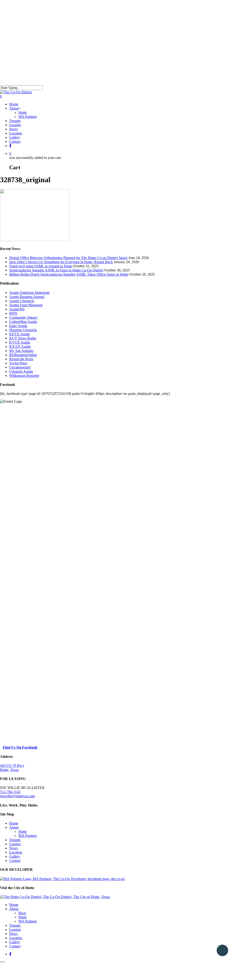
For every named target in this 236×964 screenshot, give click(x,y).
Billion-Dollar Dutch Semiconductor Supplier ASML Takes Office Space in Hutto (68, 274)
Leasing (15, 125)
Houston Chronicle (23, 330)
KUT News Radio (22, 338)
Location (15, 133)
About (13, 108)
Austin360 (16, 309)
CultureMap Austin (23, 322)
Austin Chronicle (21, 301)
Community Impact (23, 317)
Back (22, 913)
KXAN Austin (20, 346)
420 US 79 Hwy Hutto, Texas (12, 768)
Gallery (14, 137)
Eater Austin (18, 326)
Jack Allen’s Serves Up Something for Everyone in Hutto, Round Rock (61, 262)
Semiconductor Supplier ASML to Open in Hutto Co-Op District (56, 270)
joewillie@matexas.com (17, 796)
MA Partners (27, 117)
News (13, 129)
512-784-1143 (10, 792)
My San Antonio (21, 351)
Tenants (15, 121)
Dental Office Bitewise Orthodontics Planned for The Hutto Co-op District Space (68, 258)
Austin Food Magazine (26, 305)
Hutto (22, 112)
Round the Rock (21, 359)
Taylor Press (18, 363)
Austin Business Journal (26, 297)
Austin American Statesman (29, 293)
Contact (15, 141)
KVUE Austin (19, 342)
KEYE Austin (19, 334)
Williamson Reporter (24, 376)
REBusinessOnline (23, 355)
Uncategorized (19, 367)
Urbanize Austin (21, 371)
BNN (13, 313)
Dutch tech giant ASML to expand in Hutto (40, 266)
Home (13, 104)
